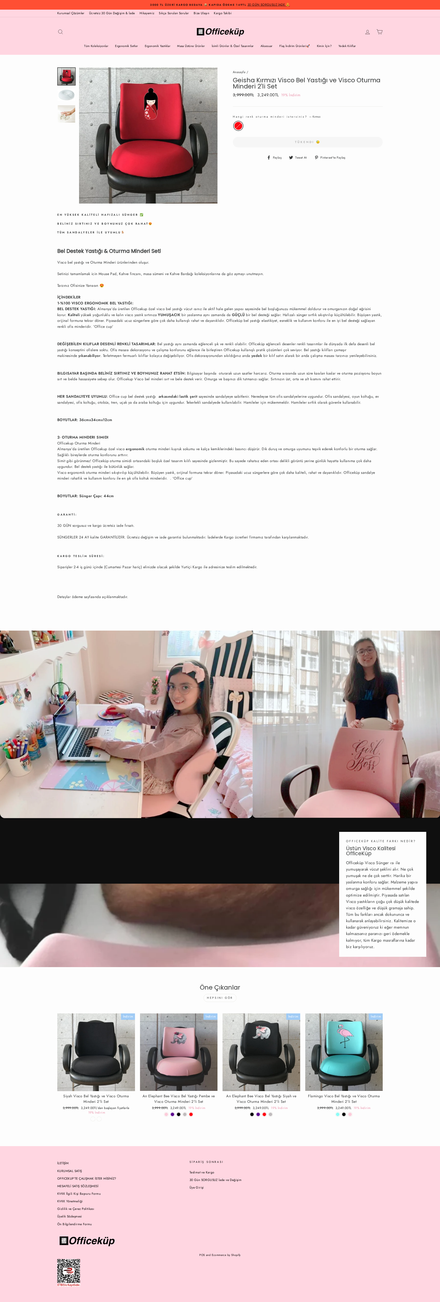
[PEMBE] (350, 1114)
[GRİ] (185, 1114)
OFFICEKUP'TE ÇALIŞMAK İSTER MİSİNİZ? (86, 1178)
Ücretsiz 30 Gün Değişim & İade (112, 13)
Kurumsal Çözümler (71, 13)
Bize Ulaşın (201, 13)
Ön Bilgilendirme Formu (74, 1224)
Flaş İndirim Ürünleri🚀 (294, 46)
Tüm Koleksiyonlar (96, 46)
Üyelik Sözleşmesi (69, 1216)
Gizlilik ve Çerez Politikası (75, 1208)
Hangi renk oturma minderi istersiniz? (277, 117)
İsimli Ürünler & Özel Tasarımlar (233, 46)
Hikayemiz (147, 13)
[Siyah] (252, 1114)
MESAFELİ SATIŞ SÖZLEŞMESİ (77, 1186)
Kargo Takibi (223, 13)
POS (202, 1255)
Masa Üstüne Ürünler (191, 46)
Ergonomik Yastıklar (157, 46)
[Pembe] (166, 1114)
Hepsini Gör (220, 998)
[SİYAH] (178, 1114)
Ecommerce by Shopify (226, 1255)
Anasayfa (239, 72)
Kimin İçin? (324, 46)
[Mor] (172, 1114)
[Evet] (99, 1119)
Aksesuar (266, 46)
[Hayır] (93, 1119)
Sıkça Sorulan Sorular (174, 13)
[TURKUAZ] (338, 1114)
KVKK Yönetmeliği (70, 1201)
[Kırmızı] (191, 1114)
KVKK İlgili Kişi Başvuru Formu (79, 1193)
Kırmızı (238, 125)
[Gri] (270, 1114)
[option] (220, 4)
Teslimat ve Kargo (202, 1172)
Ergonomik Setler (126, 46)
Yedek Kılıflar (347, 46)
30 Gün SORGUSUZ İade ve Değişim (216, 1180)
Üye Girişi (197, 1187)
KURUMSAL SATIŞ (69, 1171)
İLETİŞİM (63, 1163)
